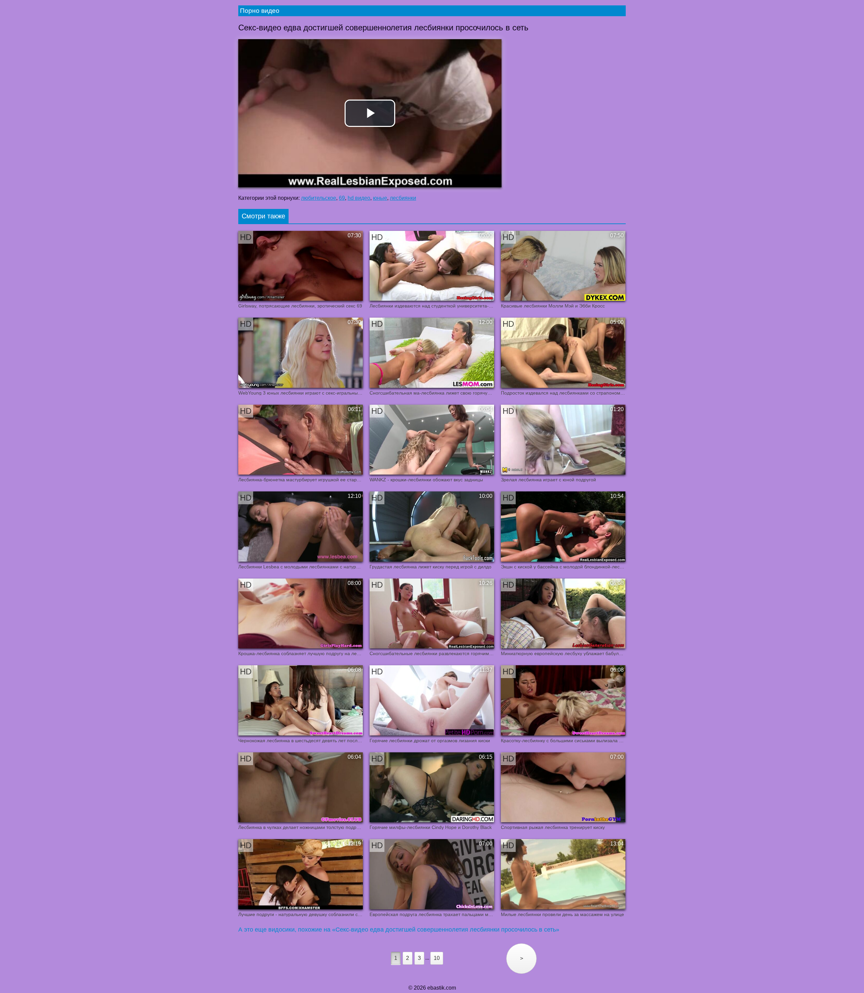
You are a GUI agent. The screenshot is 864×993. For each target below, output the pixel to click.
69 (342, 198)
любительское (318, 198)
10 (437, 958)
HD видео (359, 198)
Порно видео (259, 10)
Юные (380, 198)
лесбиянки (403, 198)
